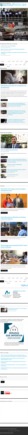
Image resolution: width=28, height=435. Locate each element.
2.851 (25, 63)
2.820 (9, 61)
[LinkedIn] (12, 431)
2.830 (13, 61)
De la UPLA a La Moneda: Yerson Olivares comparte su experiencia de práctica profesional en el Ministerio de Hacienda (16, 121)
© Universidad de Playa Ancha (6, 432)
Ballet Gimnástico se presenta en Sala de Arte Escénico (13, 49)
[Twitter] (11, 431)
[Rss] (8, 431)
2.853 (6, 64)
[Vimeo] (17, 431)
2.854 (10, 64)
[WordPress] (19, 431)
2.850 (21, 61)
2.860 (16, 64)
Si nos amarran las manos (12, 174)
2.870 (20, 64)
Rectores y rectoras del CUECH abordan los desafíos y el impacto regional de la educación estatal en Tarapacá (17, 161)
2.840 (17, 61)
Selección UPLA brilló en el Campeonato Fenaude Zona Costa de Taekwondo (21, 36)
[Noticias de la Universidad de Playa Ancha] (14, 4)
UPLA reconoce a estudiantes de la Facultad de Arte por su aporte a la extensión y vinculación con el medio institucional (13, 19)
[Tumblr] (16, 431)
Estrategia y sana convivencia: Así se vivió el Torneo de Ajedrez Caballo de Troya (6, 27)
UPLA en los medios (6, 132)
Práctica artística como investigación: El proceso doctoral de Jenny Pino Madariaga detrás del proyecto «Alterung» (16, 104)
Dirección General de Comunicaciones (8, 428)
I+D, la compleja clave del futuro (9, 150)
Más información (4, 100)
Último (8, 66)
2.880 (24, 64)
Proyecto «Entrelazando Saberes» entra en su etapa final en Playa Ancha (7, 36)
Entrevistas (3, 68)
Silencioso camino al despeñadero (14, 164)
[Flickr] (13, 431)
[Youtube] (15, 431)
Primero (2, 61)
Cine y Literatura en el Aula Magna (8, 45)
